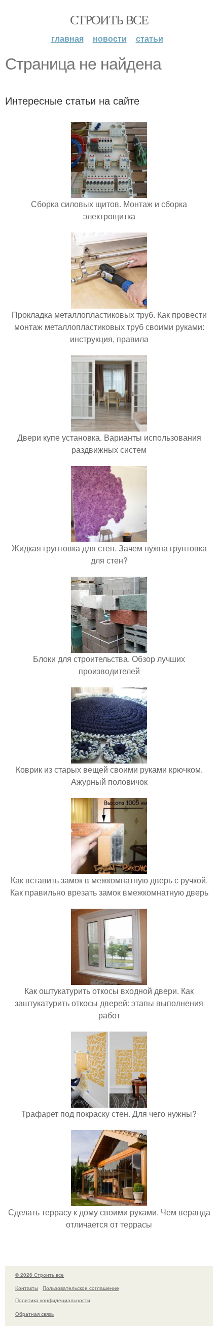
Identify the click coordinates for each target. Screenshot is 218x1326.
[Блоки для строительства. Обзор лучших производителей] (109, 646)
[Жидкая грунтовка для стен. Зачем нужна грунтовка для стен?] (109, 536)
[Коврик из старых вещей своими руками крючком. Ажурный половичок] (109, 757)
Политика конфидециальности (52, 1300)
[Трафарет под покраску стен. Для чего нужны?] (109, 1101)
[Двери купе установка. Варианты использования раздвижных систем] (109, 425)
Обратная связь (34, 1313)
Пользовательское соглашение (81, 1287)
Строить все (109, 19)
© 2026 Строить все (39, 1274)
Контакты (26, 1287)
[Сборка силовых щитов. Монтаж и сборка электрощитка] (109, 191)
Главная (67, 38)
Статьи (149, 38)
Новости (110, 38)
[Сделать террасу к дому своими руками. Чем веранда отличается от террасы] (109, 1200)
